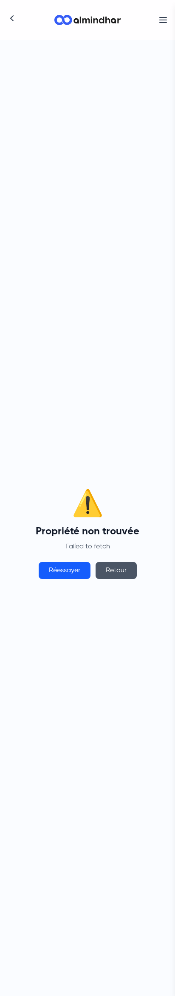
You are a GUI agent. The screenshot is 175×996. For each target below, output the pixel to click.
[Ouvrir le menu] (163, 20)
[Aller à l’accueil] (87, 20)
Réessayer (64, 570)
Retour (116, 570)
